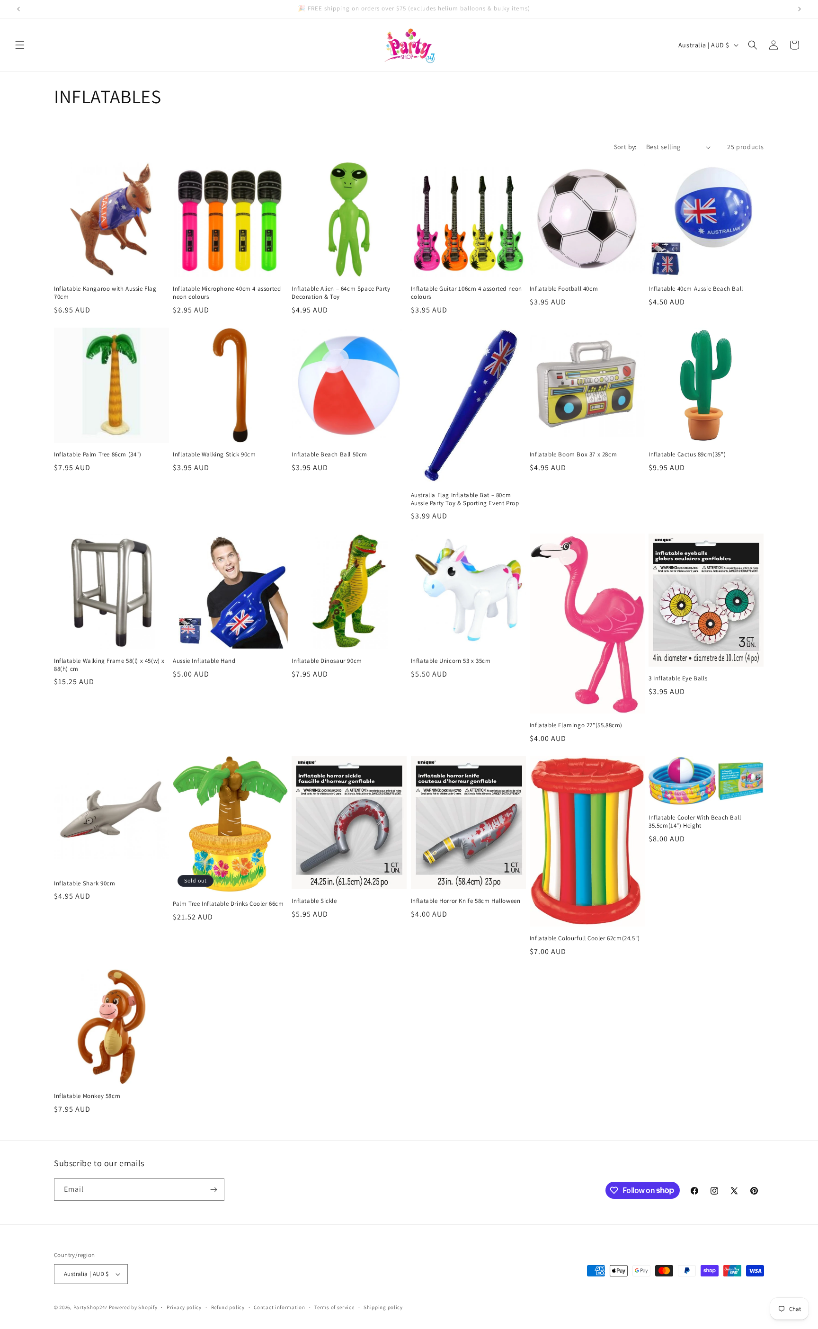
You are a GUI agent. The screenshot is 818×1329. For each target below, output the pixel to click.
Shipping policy (383, 1307)
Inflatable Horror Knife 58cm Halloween (466, 901)
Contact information (279, 1307)
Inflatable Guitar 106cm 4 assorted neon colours (466, 293)
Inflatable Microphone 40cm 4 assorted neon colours (227, 293)
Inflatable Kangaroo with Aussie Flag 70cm (105, 293)
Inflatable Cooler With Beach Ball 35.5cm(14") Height (695, 822)
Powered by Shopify (133, 1307)
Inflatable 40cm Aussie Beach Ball (696, 289)
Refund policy (228, 1307)
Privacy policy (184, 1307)
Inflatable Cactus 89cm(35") (687, 454)
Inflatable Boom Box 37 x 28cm (573, 454)
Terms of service (334, 1307)
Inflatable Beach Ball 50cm (329, 454)
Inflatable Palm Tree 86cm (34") (98, 454)
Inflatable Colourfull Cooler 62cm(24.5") (585, 938)
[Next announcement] (799, 9)
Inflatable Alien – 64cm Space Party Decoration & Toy (341, 293)
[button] (19, 45)
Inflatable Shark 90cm (85, 883)
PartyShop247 (90, 1307)
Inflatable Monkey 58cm (87, 1096)
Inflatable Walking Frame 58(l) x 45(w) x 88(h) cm (109, 665)
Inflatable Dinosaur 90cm (327, 661)
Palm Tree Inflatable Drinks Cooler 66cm (228, 904)
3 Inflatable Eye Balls (678, 678)
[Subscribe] (213, 1189)
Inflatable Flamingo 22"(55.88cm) (576, 725)
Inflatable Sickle (314, 901)
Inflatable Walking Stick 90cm (214, 454)
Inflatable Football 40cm (564, 289)
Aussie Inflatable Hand (204, 661)
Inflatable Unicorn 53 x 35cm (451, 661)
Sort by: (625, 147)
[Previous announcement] (18, 9)
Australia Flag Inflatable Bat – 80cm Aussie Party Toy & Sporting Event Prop (465, 499)
